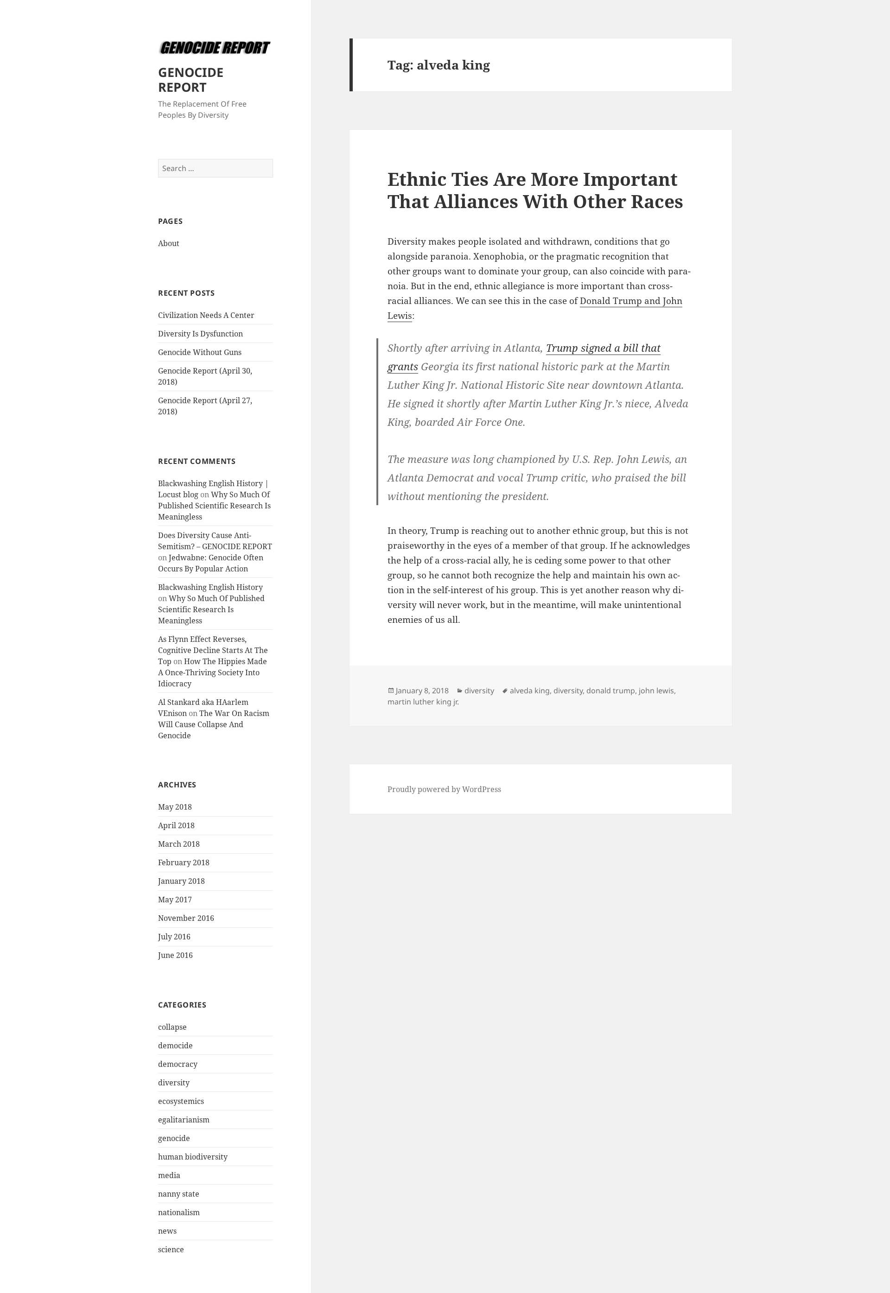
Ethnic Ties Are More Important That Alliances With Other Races (535, 189)
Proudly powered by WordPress (444, 789)
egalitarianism (184, 1120)
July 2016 (174, 937)
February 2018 (184, 862)
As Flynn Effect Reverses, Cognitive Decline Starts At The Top (213, 650)
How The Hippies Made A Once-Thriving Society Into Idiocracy (212, 672)
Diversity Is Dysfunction (200, 334)
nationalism (179, 1212)
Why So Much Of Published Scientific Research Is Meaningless (214, 505)
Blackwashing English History (210, 587)
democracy (177, 1064)
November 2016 (186, 918)
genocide (174, 1138)
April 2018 (176, 825)
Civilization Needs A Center (206, 315)
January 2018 (181, 881)
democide (175, 1045)
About (168, 243)
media (169, 1175)
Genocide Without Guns (200, 352)
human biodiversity (193, 1157)
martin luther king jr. (423, 702)
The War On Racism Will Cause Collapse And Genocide (213, 724)
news (167, 1231)
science (171, 1249)
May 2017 (175, 899)
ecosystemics (181, 1101)
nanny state (178, 1194)
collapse (172, 1027)
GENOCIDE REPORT (190, 79)
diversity (174, 1083)
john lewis (656, 690)
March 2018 (179, 844)
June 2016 (175, 955)
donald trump (610, 690)
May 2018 (175, 807)
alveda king (530, 690)
